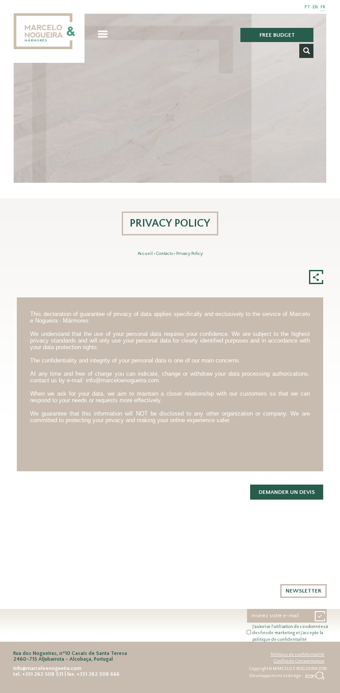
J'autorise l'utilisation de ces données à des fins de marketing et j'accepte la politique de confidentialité (290, 633)
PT (307, 7)
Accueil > (147, 253)
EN (315, 7)
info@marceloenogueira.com (122, 380)
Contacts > (166, 253)
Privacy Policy (189, 253)
